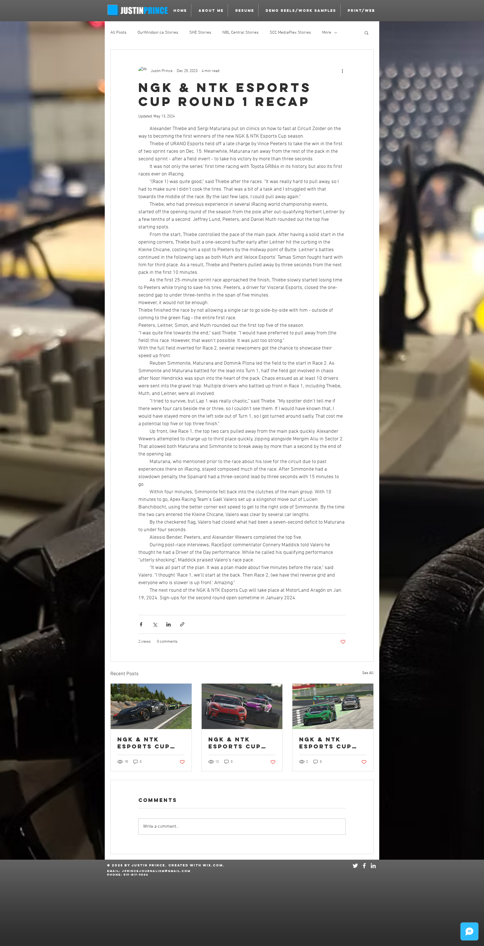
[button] (299, 10)
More (326, 32)
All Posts (118, 32)
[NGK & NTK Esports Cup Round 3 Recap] (332, 706)
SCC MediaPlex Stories (290, 32)
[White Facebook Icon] (364, 865)
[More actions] (342, 71)
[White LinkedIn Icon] (373, 865)
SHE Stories (200, 32)
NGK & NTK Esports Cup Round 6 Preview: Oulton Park (235, 743)
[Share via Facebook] (141, 624)
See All (368, 673)
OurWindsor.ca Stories (158, 32)
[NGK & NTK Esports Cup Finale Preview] (151, 706)
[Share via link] (182, 624)
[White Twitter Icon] (355, 865)
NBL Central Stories (240, 32)
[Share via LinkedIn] (168, 624)
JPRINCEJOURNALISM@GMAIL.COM (156, 871)
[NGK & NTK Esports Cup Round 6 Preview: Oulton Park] (242, 706)
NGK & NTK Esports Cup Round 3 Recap (330, 743)
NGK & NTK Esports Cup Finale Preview (149, 743)
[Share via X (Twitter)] (154, 624)
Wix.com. (214, 865)
